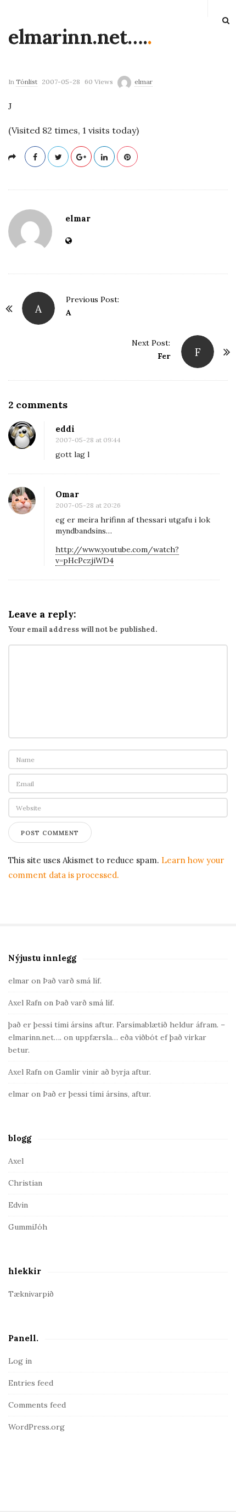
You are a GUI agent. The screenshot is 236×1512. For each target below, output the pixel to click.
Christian (25, 1183)
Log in (20, 1361)
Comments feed (37, 1405)
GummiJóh (27, 1227)
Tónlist (26, 81)
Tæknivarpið (31, 1294)
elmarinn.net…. (77, 36)
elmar (143, 81)
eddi (65, 429)
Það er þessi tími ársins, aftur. (97, 1094)
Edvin (18, 1205)
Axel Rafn (25, 1003)
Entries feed (30, 1383)
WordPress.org (36, 1427)
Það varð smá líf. (72, 981)
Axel (16, 1161)
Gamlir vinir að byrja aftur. (103, 1072)
